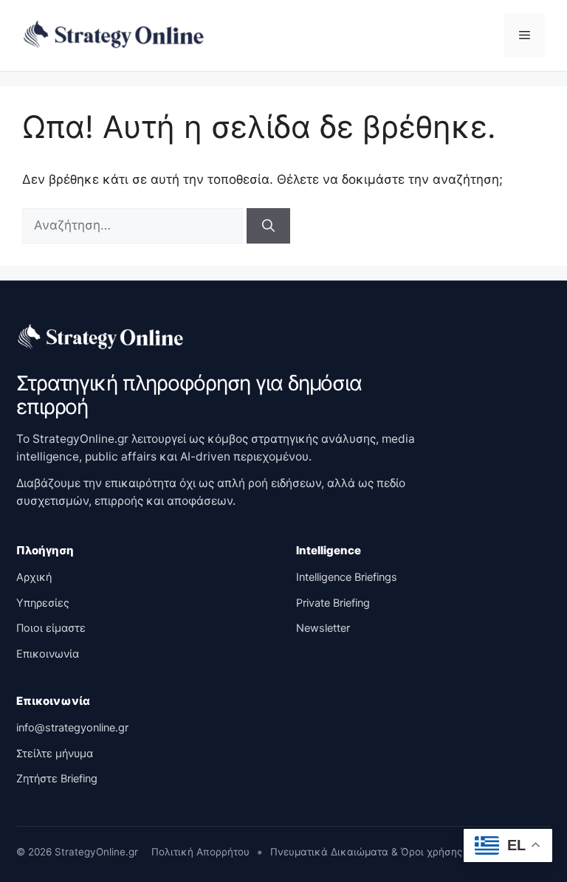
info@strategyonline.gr (72, 727)
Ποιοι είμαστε (51, 628)
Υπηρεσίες (42, 603)
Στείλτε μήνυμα (54, 753)
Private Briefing (333, 603)
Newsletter (323, 628)
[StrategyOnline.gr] (101, 337)
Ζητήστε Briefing (56, 778)
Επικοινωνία (47, 654)
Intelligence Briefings (346, 577)
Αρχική (34, 577)
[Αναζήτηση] (268, 226)
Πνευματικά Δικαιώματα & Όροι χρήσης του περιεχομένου (410, 852)
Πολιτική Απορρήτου (200, 852)
